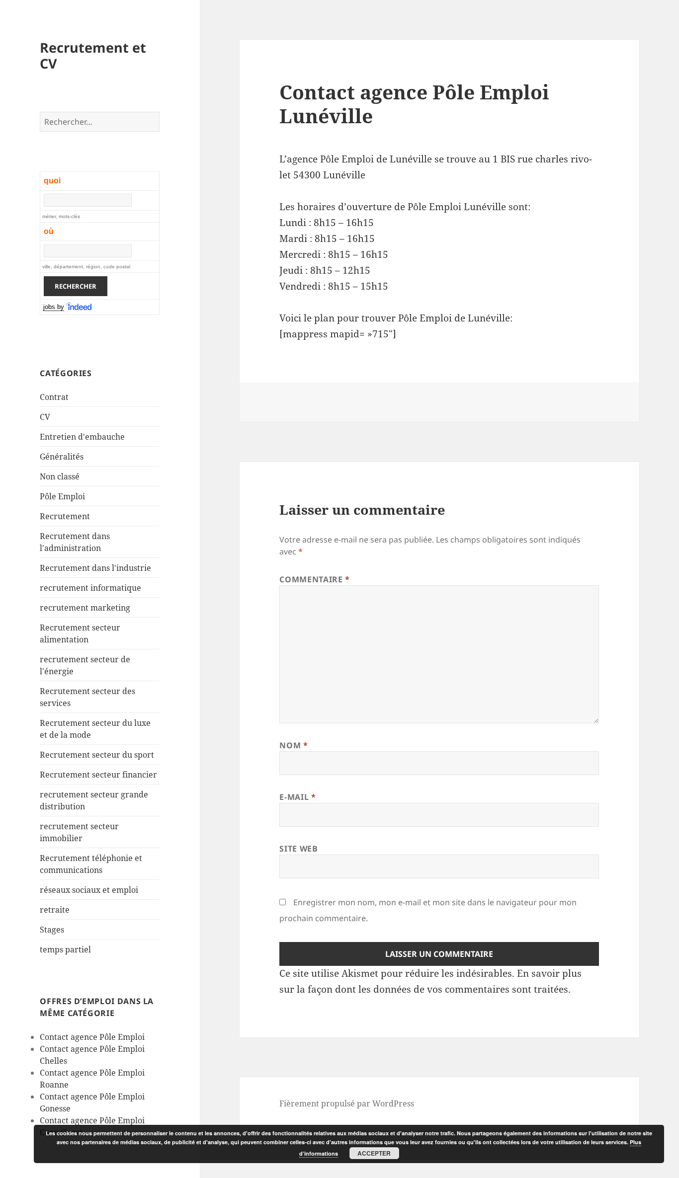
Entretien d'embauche (82, 436)
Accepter (374, 1153)
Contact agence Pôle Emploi (92, 1036)
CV (45, 416)
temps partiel (65, 949)
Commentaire (314, 579)
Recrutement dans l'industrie (95, 567)
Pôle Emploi (62, 496)
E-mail (297, 796)
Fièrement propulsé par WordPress (346, 1103)
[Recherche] (79, 307)
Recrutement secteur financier (98, 774)
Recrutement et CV (93, 55)
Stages (52, 929)
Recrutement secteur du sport (97, 754)
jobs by (53, 307)
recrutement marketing (85, 607)
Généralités (62, 456)
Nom (293, 745)
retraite (55, 909)
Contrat (54, 397)
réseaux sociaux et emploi (89, 889)
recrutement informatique (90, 587)
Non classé (60, 476)
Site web (298, 848)
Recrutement (65, 516)
